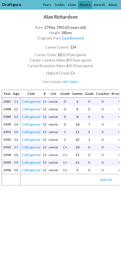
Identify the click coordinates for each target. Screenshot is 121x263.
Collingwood (31, 101)
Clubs (72, 4)
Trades (59, 4)
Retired (106, 179)
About (112, 4)
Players (85, 4)
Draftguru (11, 4)
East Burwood (73, 38)
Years (47, 4)
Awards (99, 4)
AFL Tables (71, 82)
